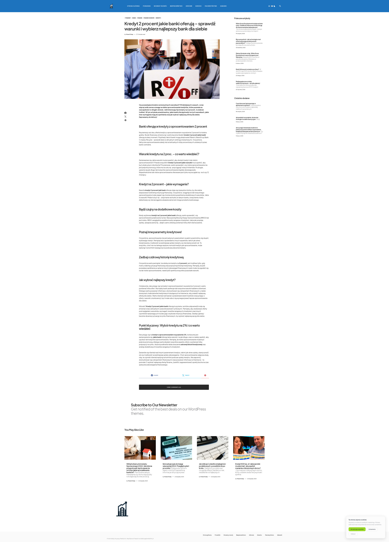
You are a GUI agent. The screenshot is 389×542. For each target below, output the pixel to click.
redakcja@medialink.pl (147, 538)
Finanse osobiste (149, 18)
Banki (134, 18)
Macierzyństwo (269, 535)
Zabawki (279, 535)
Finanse (139, 18)
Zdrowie (251, 535)
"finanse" (128, 18)
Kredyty (158, 18)
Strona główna (207, 535)
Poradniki (217, 535)
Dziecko (259, 535)
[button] (271, 6)
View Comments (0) (174, 387)
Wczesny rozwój (228, 535)
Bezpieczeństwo (241, 535)
